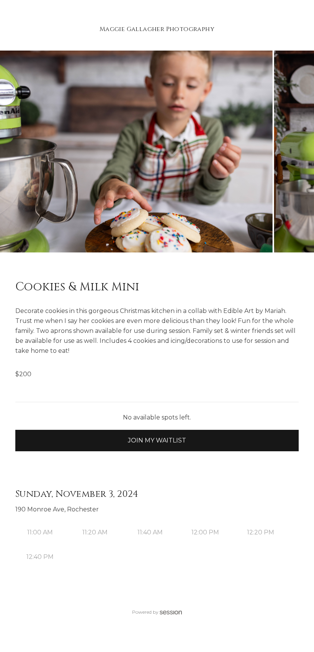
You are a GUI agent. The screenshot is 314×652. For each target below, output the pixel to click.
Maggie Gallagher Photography (157, 29)
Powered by (145, 612)
